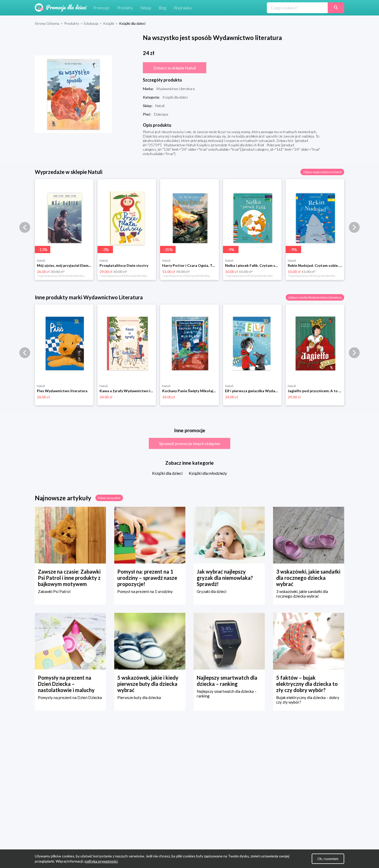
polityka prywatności (101, 861)
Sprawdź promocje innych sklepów (189, 443)
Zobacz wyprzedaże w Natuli (322, 172)
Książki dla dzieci (167, 473)
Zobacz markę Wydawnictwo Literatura (315, 297)
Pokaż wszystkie (109, 498)
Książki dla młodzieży (208, 473)
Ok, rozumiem (328, 859)
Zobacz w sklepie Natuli (174, 67)
